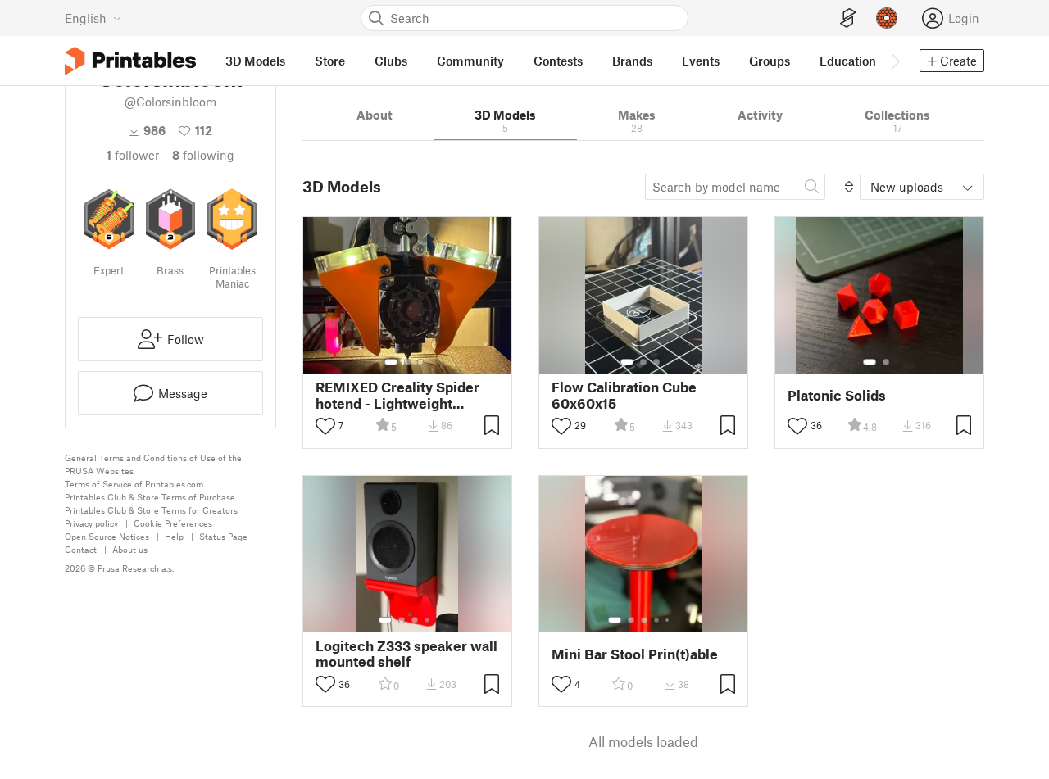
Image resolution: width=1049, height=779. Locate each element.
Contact (81, 549)
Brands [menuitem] (632, 60)
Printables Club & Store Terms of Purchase (150, 496)
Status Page (223, 536)
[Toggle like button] (325, 426)
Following (203, 154)
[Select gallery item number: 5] (668, 620)
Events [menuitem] (701, 60)
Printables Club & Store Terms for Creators (151, 510)
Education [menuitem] (848, 60)
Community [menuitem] (470, 60)
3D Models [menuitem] (255, 60)
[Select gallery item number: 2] (407, 362)
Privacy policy (91, 523)
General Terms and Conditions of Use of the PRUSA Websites (153, 464)
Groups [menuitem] (769, 60)
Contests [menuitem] (558, 60)
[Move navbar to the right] (895, 60)
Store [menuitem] (330, 60)
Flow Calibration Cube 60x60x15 (624, 394)
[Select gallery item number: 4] (428, 620)
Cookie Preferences (173, 523)
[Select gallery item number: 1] (390, 362)
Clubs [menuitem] (391, 60)
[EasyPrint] (848, 18)
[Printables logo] (130, 61)
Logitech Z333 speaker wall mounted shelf (406, 653)
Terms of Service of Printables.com (134, 483)
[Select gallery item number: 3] (420, 362)
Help (174, 536)
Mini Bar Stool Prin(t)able (635, 654)
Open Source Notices (107, 536)
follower (133, 154)
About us (130, 549)
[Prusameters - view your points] (886, 18)
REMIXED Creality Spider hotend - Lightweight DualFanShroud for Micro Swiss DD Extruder (398, 394)
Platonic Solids (837, 395)
